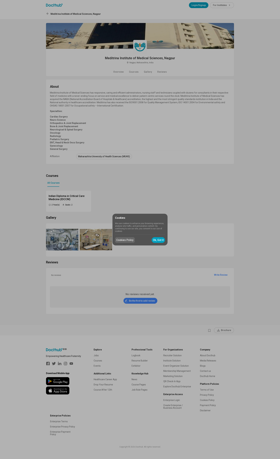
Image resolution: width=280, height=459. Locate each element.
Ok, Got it (158, 240)
